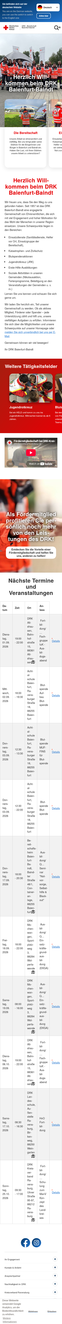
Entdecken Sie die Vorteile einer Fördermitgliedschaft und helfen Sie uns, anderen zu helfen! (31, 552)
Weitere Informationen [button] (10, 1320)
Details (56, 641)
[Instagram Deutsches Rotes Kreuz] (36, 1242)
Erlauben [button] (52, 1311)
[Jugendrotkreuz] (31, 388)
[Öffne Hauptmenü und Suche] (57, 27)
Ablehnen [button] (33, 1311)
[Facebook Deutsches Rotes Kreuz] (25, 1242)
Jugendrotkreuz (20, 407)
